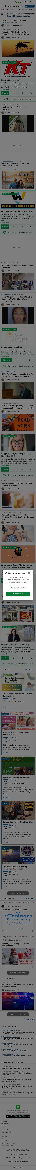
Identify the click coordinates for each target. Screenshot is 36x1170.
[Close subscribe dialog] (29, 573)
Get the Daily (18, 594)
